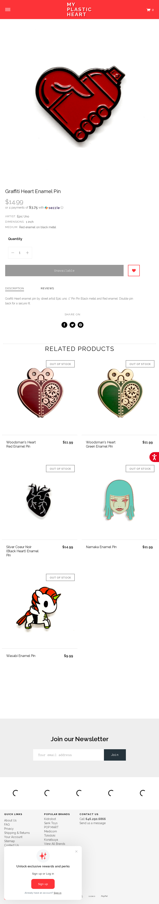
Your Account (13, 837)
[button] (72, 207)
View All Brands (54, 843)
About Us (10, 820)
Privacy (9, 828)
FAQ (7, 824)
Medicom (50, 831)
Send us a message (93, 823)
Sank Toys (51, 823)
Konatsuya (51, 839)
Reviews (47, 288)
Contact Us (11, 845)
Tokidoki (49, 835)
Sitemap (9, 841)
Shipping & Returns (17, 832)
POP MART (51, 827)
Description (14, 288)
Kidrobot (50, 819)
